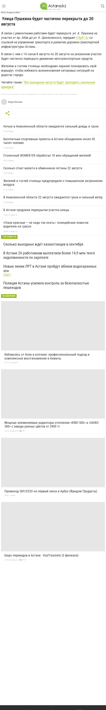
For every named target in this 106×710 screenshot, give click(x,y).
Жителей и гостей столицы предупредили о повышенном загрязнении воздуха (53, 183)
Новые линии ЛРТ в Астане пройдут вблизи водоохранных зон (49, 268)
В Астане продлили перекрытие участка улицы (36, 210)
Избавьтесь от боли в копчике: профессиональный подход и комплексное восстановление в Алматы (46, 356)
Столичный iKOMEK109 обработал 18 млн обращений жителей (47, 155)
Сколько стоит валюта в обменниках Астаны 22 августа (42, 168)
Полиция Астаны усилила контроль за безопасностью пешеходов (46, 285)
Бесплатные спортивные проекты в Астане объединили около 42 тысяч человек (49, 141)
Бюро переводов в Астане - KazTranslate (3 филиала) (41, 555)
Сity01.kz (82, 38)
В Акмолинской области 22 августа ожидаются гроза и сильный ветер (53, 197)
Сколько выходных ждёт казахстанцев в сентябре (43, 244)
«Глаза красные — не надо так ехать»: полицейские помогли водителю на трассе (45, 224)
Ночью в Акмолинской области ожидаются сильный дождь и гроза (51, 126)
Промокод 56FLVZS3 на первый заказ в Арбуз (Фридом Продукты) (50, 491)
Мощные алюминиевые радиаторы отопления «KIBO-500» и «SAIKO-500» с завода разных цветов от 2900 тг (51, 424)
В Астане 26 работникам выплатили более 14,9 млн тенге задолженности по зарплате (49, 255)
